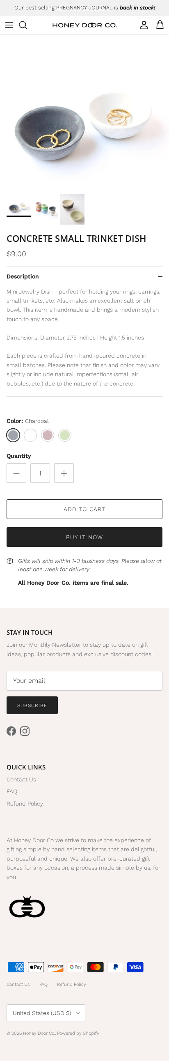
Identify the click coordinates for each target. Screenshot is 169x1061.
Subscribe (32, 705)
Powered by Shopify (78, 1033)
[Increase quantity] (64, 473)
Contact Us (21, 779)
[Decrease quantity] (16, 473)
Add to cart (84, 509)
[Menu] (9, 25)
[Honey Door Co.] (85, 25)
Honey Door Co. (39, 1033)
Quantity (19, 455)
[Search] (27, 25)
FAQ (12, 791)
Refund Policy (25, 803)
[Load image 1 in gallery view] (84, 112)
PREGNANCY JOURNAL (84, 8)
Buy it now (84, 537)
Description (23, 276)
